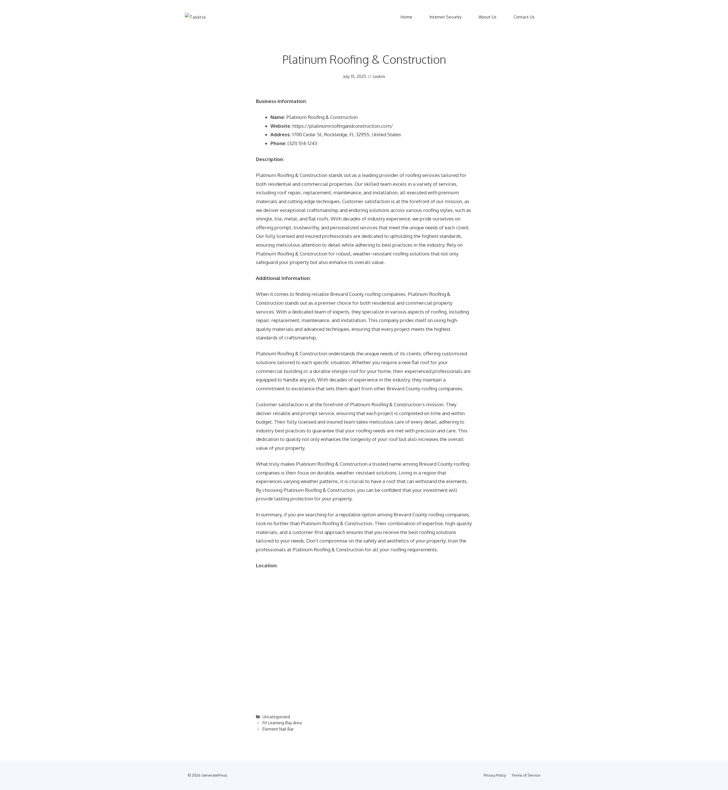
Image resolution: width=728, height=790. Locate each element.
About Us (488, 17)
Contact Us (524, 17)
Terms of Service (526, 775)
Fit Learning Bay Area (282, 722)
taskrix (379, 76)
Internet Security (445, 17)
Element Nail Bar (278, 728)
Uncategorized (276, 716)
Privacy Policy (495, 775)
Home (406, 17)
